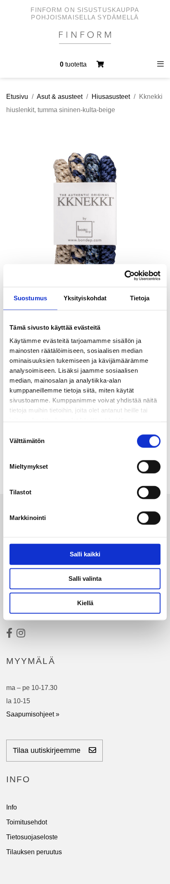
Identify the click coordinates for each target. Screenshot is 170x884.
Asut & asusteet (60, 96)
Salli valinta (85, 578)
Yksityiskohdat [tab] (85, 298)
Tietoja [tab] (140, 298)
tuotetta (74, 64)
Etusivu (17, 96)
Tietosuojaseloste (32, 837)
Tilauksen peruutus (34, 851)
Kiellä (85, 602)
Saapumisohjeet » (32, 714)
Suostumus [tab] (30, 298)
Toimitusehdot (26, 822)
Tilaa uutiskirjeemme (48, 750)
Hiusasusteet (111, 96)
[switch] (149, 466)
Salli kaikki (85, 554)
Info (11, 807)
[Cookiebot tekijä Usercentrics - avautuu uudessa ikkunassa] (124, 275)
